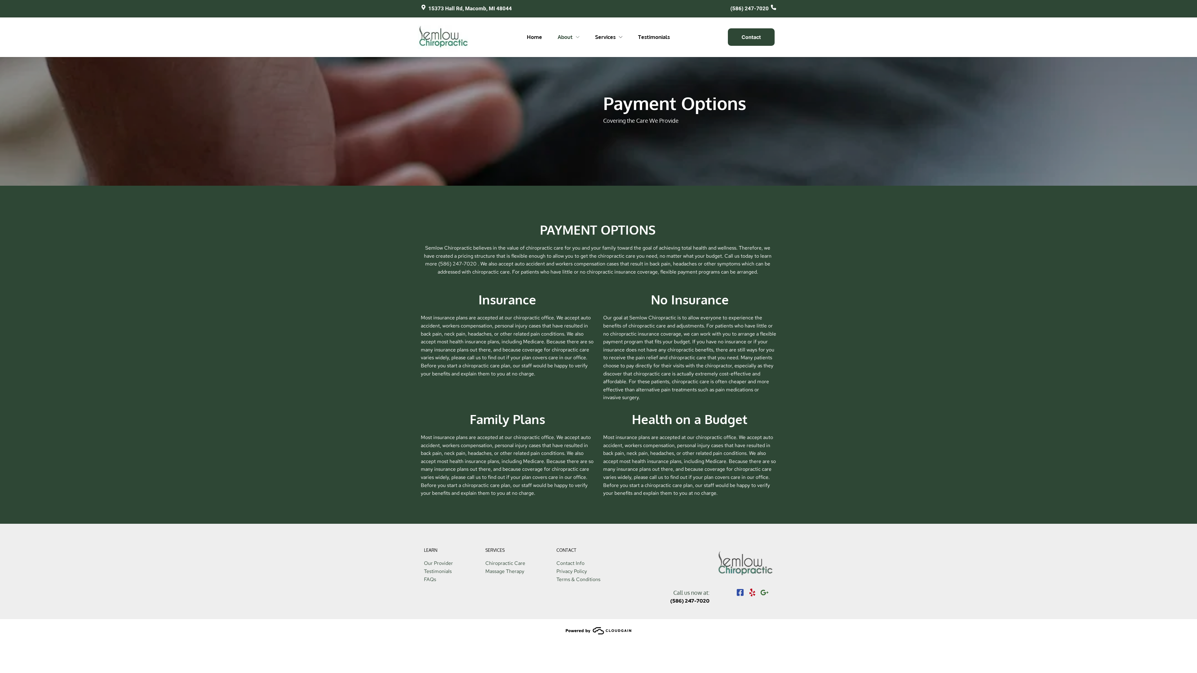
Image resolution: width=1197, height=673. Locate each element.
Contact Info (570, 563)
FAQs (430, 579)
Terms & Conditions (578, 579)
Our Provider (438, 563)
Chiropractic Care (505, 563)
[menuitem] (534, 37)
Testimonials (438, 571)
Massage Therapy (504, 571)
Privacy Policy (571, 571)
